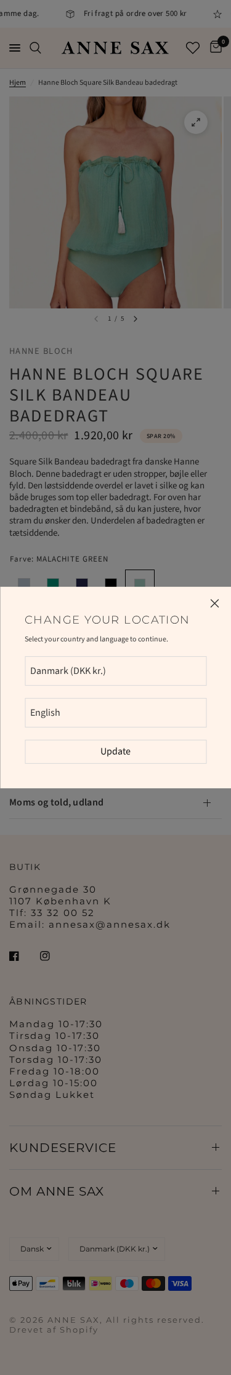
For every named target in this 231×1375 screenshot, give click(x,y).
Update (115, 751)
